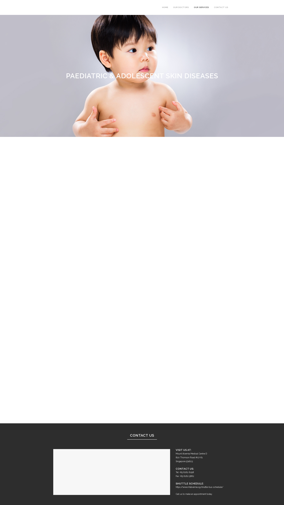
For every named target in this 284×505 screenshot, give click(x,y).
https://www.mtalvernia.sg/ (188, 487)
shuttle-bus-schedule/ (212, 487)
